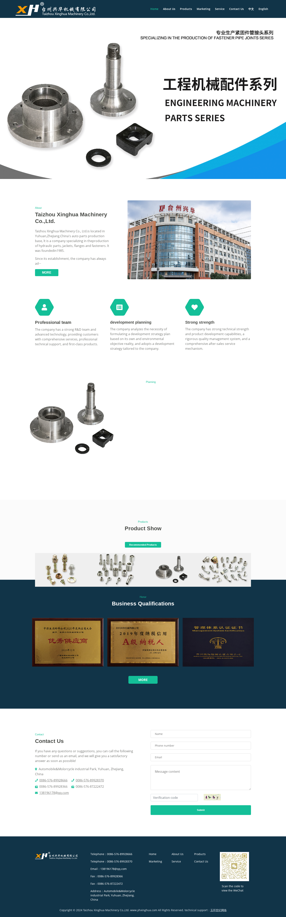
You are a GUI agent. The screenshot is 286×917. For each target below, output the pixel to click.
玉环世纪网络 (218, 910)
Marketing (203, 9)
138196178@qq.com (54, 793)
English (263, 9)
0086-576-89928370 (90, 780)
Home (154, 9)
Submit (201, 810)
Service (220, 9)
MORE (46, 272)
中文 (251, 9)
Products (186, 9)
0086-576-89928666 (53, 780)
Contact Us (236, 9)
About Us (169, 9)
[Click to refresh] (212, 797)
